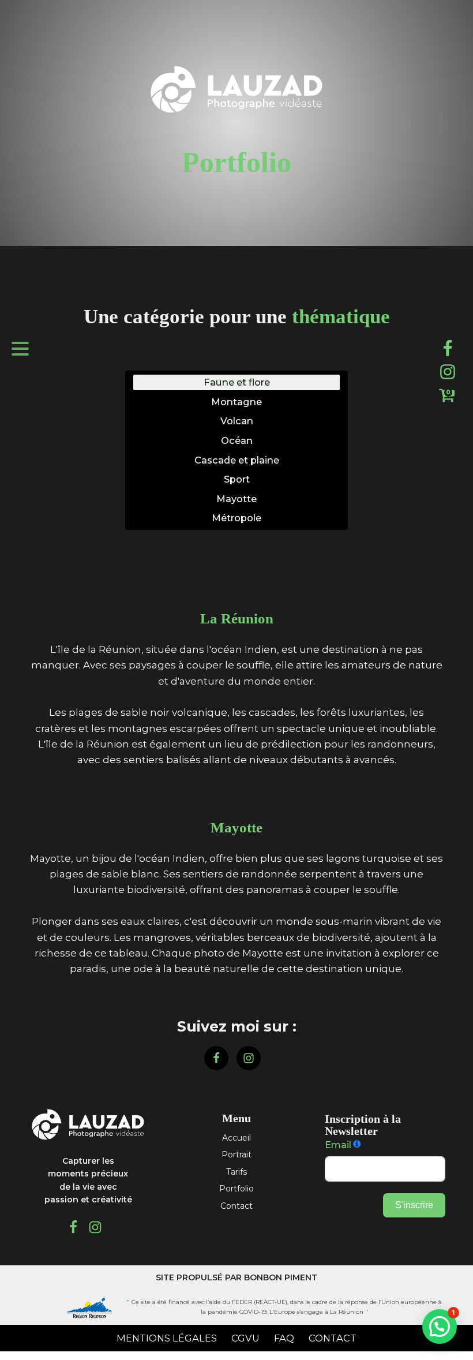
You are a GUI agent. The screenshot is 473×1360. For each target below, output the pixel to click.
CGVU (245, 1338)
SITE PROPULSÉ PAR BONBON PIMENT (236, 1277)
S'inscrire (414, 1205)
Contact (236, 1206)
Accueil (236, 1138)
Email (338, 1144)
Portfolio (236, 1188)
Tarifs (236, 1172)
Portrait (236, 1154)
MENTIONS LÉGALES (167, 1338)
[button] (439, 1326)
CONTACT (332, 1338)
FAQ (284, 1338)
